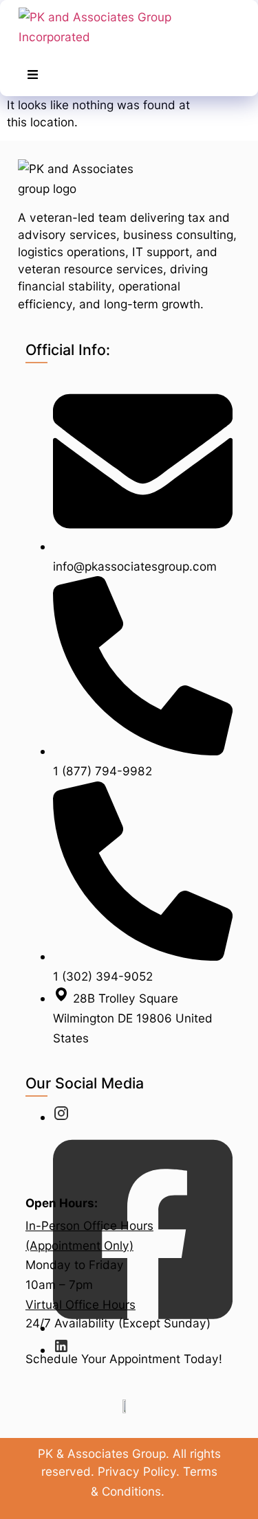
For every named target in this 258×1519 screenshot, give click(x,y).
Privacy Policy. (139, 1471)
